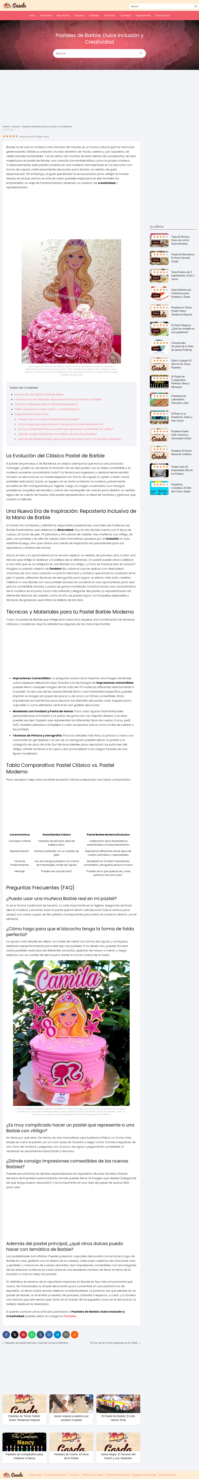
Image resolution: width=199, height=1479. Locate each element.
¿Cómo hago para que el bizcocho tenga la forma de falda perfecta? (61, 424)
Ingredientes (143, 15)
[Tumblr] (40, 1334)
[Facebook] (6, 1334)
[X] (15, 1334)
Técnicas (109, 15)
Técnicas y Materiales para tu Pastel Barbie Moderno (46, 404)
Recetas (80, 15)
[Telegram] (57, 1334)
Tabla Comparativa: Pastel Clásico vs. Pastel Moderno (47, 409)
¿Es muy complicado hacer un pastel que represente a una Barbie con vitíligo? (65, 429)
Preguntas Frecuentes (144, 1474)
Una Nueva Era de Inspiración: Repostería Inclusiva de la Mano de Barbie (58, 399)
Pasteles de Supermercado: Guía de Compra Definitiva (36, 1342)
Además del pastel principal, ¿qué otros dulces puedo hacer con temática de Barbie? (70, 439)
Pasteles (94, 15)
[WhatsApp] (32, 1334)
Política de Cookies (92, 1474)
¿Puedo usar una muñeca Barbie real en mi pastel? (48, 419)
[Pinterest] (23, 1334)
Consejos (125, 15)
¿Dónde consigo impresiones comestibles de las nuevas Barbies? (57, 434)
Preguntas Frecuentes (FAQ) (31, 414)
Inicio (32, 15)
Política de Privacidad (117, 1474)
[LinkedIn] (49, 1334)
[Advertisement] (99, 99)
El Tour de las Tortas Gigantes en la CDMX (114, 1342)
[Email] (66, 1334)
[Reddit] (74, 1334)
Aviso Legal (35, 1474)
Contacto (74, 1474)
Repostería (63, 15)
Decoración (162, 15)
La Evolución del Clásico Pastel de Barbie (38, 394)
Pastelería (46, 15)
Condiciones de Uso (55, 1474)
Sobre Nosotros (167, 1474)
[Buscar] (195, 6)
